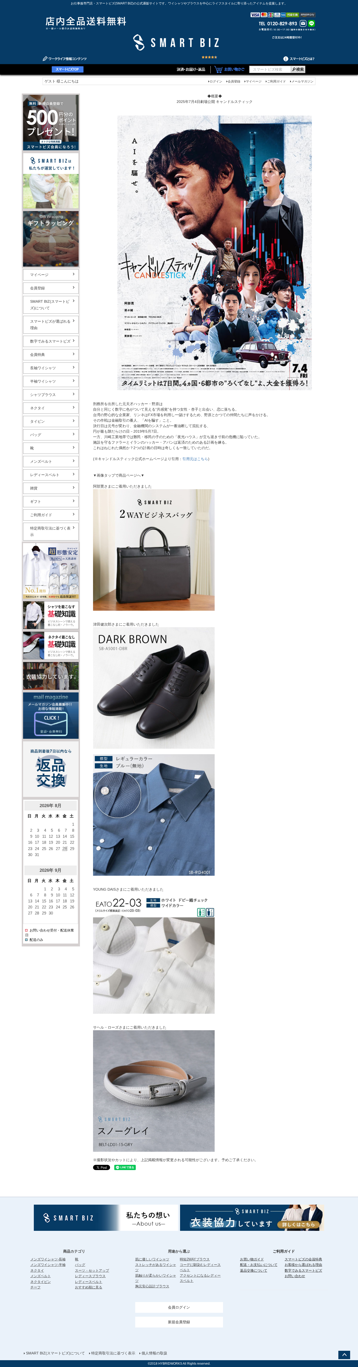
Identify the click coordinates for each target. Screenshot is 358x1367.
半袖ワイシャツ (43, 381)
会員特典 (37, 354)
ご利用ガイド (276, 81)
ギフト (35, 501)
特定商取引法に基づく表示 (50, 531)
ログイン (216, 81)
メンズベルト (41, 461)
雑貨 (33, 488)
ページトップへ (344, 1355)
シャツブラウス (43, 395)
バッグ (35, 435)
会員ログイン (179, 1307)
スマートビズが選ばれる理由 (50, 324)
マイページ (254, 81)
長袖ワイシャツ (43, 368)
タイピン (37, 421)
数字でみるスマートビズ (50, 341)
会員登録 (234, 81)
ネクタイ (37, 408)
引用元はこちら (195, 459)
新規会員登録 (179, 1322)
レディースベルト (44, 475)
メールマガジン (302, 81)
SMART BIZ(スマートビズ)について (49, 304)
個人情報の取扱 (154, 1353)
